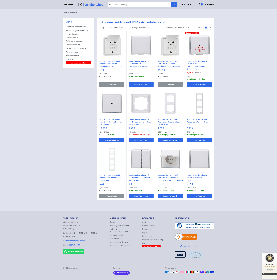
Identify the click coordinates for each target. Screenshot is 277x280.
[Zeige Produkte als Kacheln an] (206, 27)
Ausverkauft (112, 84)
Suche (112, 222)
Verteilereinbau (72, 52)
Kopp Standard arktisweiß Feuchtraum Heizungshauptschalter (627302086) (197, 65)
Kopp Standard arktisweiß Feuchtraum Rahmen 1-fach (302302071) (140, 122)
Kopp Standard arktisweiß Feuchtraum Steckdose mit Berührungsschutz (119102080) (170, 177)
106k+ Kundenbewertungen (269, 273)
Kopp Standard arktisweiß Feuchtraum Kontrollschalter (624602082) (110, 122)
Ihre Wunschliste (116, 238)
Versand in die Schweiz (119, 242)
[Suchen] (174, 4)
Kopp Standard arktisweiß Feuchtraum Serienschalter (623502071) (139, 177)
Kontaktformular (117, 235)
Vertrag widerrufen (78, 63)
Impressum (146, 232)
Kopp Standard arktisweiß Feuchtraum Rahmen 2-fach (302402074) (169, 122)
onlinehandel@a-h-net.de (75, 240)
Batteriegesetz (148, 236)
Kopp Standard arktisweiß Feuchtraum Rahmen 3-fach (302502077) (198, 122)
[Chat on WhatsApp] (73, 249)
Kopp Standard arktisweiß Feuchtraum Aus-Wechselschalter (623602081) (140, 63)
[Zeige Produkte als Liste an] (210, 27)
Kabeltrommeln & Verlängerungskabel (74, 39)
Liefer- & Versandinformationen (119, 230)
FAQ (144, 243)
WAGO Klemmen (72, 55)
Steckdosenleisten (73, 44)
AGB (144, 222)
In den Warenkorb (141, 84)
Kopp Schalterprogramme (76, 27)
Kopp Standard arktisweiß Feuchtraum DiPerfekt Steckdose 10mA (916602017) (169, 63)
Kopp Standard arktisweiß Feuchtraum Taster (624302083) (197, 177)
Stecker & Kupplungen (75, 48)
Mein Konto (186, 4)
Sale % (68, 59)
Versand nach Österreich (120, 245)
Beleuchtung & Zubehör (76, 30)
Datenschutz (147, 229)
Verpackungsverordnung (152, 239)
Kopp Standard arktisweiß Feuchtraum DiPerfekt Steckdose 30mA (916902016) (111, 63)
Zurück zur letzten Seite (70, 12)
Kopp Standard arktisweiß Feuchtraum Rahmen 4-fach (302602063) (110, 177)
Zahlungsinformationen (119, 225)
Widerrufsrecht (148, 225)
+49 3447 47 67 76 (72, 245)
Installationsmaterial (74, 34)
